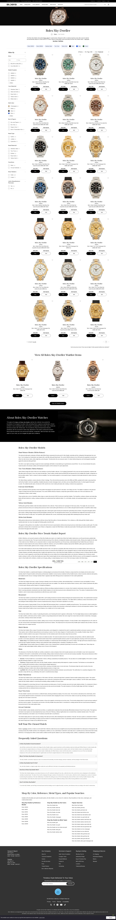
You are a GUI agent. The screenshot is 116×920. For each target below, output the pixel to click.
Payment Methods (63, 859)
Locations (99, 1)
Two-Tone (14, 151)
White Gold (14, 99)
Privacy (49, 901)
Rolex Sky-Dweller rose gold (53, 824)
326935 (13, 80)
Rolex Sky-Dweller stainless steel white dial (81, 824)
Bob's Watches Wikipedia (47, 868)
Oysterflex (14, 141)
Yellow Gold (14, 96)
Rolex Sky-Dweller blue (52, 805)
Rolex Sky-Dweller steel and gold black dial (81, 826)
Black (13, 111)
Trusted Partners (45, 866)
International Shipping (98, 856)
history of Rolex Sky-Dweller (22, 422)
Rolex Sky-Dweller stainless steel (54, 832)
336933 (13, 73)
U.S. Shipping (96, 854)
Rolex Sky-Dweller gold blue (78, 807)
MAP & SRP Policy (80, 861)
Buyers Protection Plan (81, 859)
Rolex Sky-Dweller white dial (53, 807)
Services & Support (65, 851)
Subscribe (70, 883)
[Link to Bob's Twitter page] (51, 905)
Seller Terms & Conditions (64, 854)
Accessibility (66, 901)
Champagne (15, 106)
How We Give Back (46, 861)
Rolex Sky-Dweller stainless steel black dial (81, 819)
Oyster (13, 136)
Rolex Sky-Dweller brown (53, 814)
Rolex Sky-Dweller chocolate (53, 812)
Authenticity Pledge (80, 856)
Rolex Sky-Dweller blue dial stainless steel (81, 814)
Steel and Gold (15, 92)
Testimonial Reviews (80, 866)
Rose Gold (14, 94)
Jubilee (13, 139)
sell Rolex (25, 728)
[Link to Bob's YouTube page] (61, 905)
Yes (13, 186)
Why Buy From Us (80, 854)
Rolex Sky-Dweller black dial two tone (80, 812)
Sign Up (103, 1)
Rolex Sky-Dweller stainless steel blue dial (81, 821)
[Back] (52, 34)
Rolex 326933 (25, 816)
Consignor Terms (62, 856)
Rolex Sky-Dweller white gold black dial (81, 833)
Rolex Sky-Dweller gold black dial (79, 810)
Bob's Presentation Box (17, 129)
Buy (35, 89)
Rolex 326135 (25, 809)
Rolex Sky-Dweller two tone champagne (81, 829)
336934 (13, 75)
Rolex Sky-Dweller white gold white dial (80, 838)
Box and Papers (16, 122)
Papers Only (15, 127)
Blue (13, 113)
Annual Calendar (16, 168)
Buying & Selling (81, 851)
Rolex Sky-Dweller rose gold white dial (80, 817)
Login (108, 1)
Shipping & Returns (99, 851)
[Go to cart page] (108, 4)
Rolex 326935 (25, 819)
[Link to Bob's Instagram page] (57, 905)
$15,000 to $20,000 (17, 63)
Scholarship (61, 866)
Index (13, 175)
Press (43, 863)
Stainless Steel (15, 89)
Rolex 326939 (25, 823)
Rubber (13, 153)
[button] (86, 39)
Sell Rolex (60, 41)
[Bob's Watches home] (12, 4)
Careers (43, 859)
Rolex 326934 (25, 807)
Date (13, 165)
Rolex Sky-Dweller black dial (53, 810)
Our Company (46, 851)
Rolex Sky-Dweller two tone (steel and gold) (57, 827)
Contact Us (93, 1)
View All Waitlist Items (58, 403)
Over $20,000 (15, 66)
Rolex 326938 (25, 821)
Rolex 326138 (25, 811)
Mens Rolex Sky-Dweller (77, 805)
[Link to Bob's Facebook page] (54, 905)
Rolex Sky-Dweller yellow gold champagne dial (82, 840)
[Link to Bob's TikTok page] (65, 905)
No (12, 188)
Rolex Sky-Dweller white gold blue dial (80, 836)
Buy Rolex (55, 41)
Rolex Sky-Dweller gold (52, 822)
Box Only (14, 125)
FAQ (60, 863)
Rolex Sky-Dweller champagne (54, 817)
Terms (54, 901)
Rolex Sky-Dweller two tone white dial (80, 831)
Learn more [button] (42, 917)
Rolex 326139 (25, 814)
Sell (46, 89)
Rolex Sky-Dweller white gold (53, 829)
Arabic (13, 177)
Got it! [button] (110, 917)
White (13, 108)
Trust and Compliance (46, 856)
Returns (94, 859)
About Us (44, 854)
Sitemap (59, 901)
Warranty (95, 861)
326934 (13, 78)
